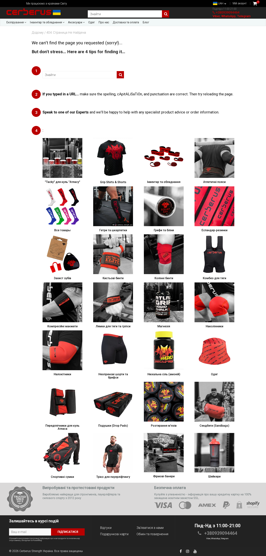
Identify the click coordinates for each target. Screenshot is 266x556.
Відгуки (105, 528)
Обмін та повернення (152, 534)
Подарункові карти (114, 534)
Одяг (91, 22)
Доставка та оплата (126, 22)
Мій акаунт (240, 3)
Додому (38, 32)
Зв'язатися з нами (150, 528)
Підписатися (68, 532)
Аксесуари (75, 22)
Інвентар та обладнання (46, 22)
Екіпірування (15, 22)
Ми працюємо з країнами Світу (46, 3)
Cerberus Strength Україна (36, 551)
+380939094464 (227, 12)
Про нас (103, 22)
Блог (146, 22)
